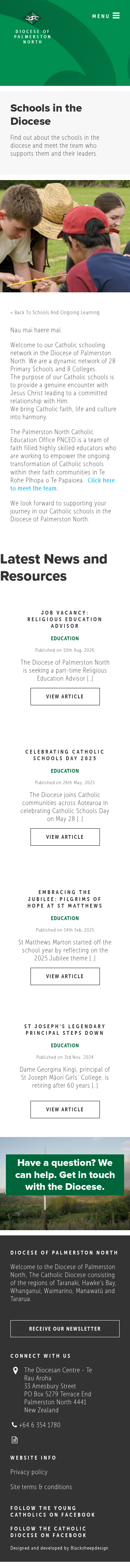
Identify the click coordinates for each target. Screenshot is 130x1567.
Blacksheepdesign (90, 1548)
